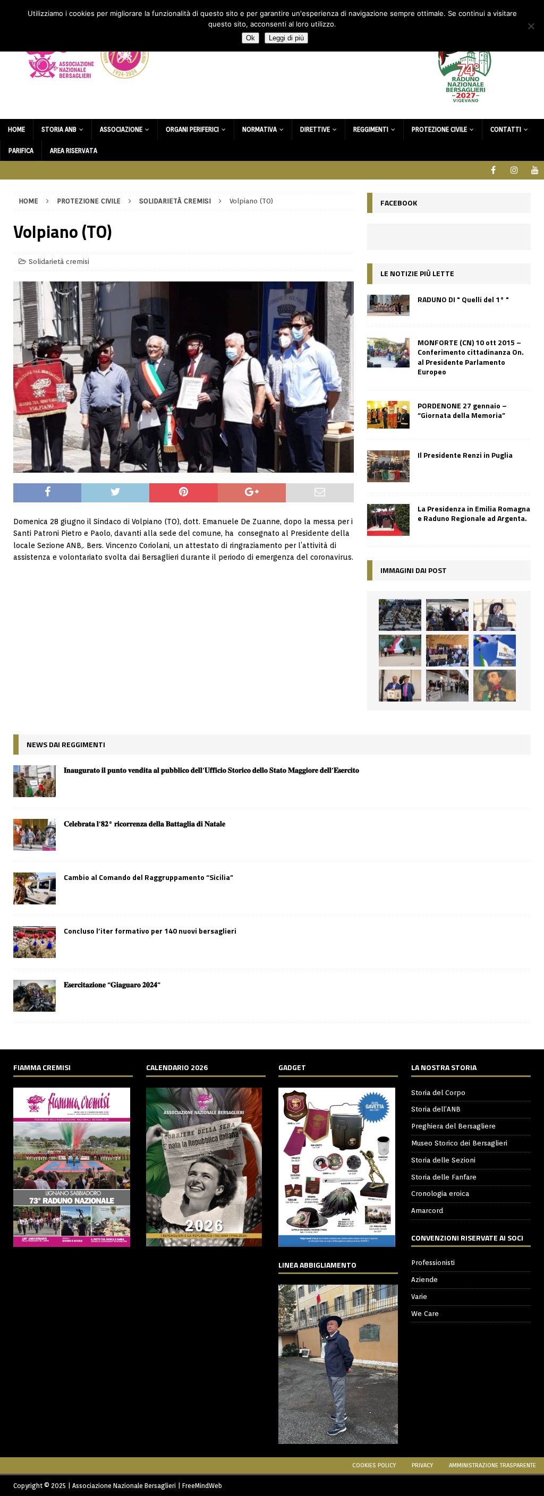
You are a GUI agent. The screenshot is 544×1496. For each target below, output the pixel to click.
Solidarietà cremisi (59, 262)
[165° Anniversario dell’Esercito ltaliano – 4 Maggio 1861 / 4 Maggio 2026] (494, 650)
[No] (530, 26)
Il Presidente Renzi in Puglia (465, 454)
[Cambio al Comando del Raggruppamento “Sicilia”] (34, 888)
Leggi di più (286, 38)
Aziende (424, 1280)
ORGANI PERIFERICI (192, 129)
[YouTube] (534, 170)
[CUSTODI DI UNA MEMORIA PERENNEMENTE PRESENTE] (447, 615)
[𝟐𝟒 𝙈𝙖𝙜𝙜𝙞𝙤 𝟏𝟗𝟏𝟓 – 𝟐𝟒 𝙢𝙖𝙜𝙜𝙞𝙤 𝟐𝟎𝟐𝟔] (400, 650)
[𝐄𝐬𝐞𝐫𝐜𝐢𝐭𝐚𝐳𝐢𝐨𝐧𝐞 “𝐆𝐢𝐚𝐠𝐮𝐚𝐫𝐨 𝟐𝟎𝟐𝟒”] (34, 996)
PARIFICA (20, 151)
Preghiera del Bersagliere (453, 1126)
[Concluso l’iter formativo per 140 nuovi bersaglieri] (34, 942)
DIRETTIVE (315, 129)
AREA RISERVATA (73, 151)
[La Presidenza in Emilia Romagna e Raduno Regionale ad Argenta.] (388, 520)
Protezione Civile (439, 129)
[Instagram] (514, 170)
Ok (250, 38)
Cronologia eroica (440, 1194)
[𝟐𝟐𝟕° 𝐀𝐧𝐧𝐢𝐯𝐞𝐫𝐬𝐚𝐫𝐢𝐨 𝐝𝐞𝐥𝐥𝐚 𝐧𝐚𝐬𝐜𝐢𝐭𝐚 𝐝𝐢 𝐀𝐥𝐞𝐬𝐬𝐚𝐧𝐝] (494, 686)
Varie (419, 1297)
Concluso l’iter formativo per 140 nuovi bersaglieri (150, 930)
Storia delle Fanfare (444, 1177)
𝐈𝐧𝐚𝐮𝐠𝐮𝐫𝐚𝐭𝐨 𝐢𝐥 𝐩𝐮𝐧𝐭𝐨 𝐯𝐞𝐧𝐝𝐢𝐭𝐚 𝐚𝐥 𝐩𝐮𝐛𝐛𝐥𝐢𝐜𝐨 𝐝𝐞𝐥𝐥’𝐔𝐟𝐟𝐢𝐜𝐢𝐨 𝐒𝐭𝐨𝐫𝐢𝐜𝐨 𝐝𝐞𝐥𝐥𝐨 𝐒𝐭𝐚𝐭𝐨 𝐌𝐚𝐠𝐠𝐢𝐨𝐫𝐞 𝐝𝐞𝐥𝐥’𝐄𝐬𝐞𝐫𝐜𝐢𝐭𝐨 (211, 769)
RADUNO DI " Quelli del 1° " (463, 299)
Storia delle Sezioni (443, 1160)
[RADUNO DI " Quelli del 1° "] (388, 306)
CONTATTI (505, 129)
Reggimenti (370, 129)
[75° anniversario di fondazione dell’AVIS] (400, 686)
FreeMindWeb (202, 1486)
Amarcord (427, 1211)
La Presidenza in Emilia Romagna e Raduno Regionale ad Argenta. (474, 513)
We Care (425, 1314)
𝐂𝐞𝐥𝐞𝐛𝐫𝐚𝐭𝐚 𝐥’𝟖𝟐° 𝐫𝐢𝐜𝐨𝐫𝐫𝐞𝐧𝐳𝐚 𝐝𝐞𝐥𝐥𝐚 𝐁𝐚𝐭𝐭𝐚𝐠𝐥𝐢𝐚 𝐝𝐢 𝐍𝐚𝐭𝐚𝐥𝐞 (144, 823)
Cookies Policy (374, 1465)
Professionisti (433, 1263)
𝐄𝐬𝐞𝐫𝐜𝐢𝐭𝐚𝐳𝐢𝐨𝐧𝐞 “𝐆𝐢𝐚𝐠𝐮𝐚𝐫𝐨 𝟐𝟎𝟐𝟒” (112, 984)
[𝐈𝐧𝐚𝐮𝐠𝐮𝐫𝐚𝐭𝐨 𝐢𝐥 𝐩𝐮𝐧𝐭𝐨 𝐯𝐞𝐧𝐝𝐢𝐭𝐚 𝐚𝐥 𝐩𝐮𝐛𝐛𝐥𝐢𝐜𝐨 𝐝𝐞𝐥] (34, 781)
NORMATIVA (259, 129)
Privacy (422, 1465)
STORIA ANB (58, 129)
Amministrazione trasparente (492, 1465)
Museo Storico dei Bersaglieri (459, 1143)
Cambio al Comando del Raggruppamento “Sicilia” (148, 877)
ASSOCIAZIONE (121, 129)
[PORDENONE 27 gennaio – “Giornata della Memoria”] (388, 415)
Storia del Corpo (438, 1093)
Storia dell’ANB (436, 1109)
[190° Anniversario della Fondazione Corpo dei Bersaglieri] (400, 615)
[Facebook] (493, 170)
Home (16, 129)
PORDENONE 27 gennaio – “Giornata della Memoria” (462, 410)
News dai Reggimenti (66, 744)
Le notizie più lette (417, 273)
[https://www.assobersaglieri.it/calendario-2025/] (204, 1240)
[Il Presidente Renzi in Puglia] (388, 466)
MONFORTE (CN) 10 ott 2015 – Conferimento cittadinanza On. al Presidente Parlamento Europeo (471, 357)
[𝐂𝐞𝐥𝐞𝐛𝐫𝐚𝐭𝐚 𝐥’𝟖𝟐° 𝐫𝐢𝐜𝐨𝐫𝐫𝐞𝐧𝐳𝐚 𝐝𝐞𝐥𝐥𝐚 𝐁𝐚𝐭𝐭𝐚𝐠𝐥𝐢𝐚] (34, 835)
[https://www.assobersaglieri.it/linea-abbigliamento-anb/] (338, 1438)
